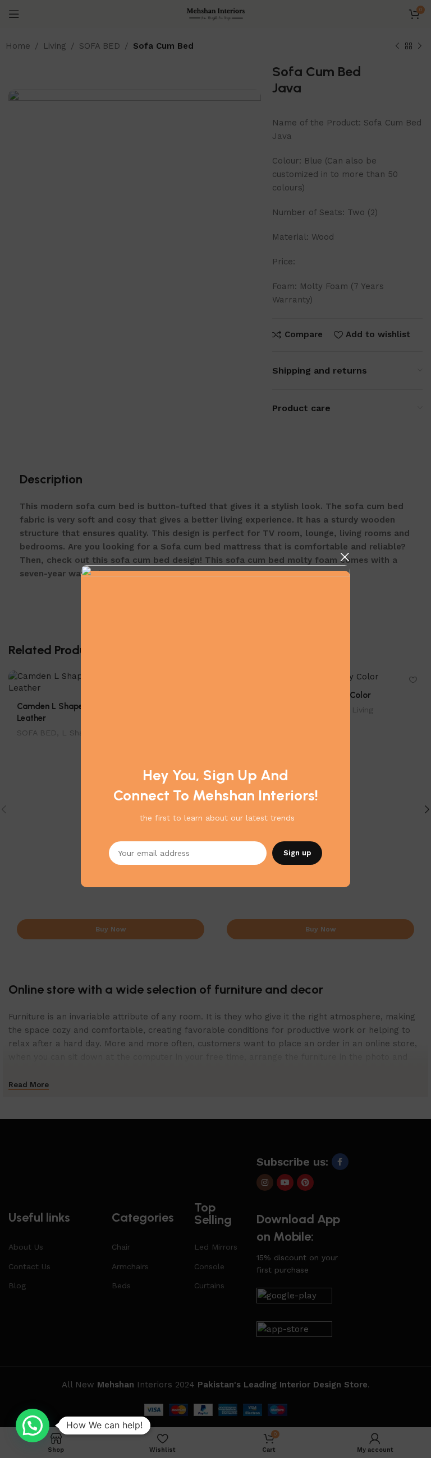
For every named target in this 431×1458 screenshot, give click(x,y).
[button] (32, 1425)
